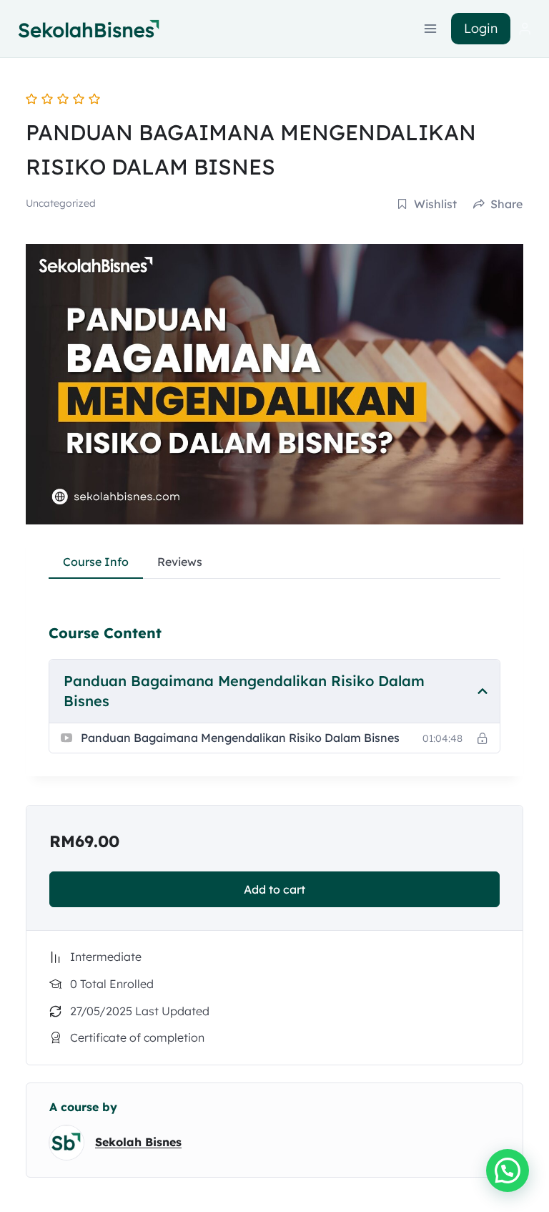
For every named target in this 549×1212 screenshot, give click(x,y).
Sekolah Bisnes (138, 1142)
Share (506, 204)
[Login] (525, 29)
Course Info (96, 561)
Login (481, 28)
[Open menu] (430, 28)
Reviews (179, 561)
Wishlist (435, 204)
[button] (507, 1170)
